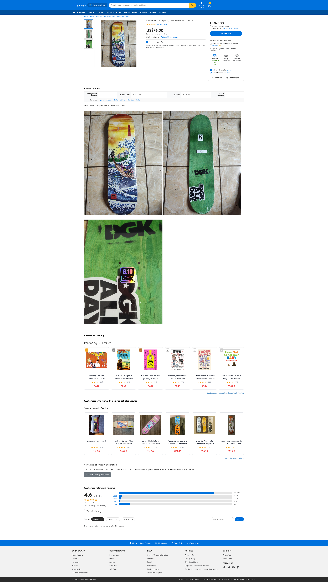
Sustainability (76, 569)
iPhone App (227, 555)
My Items (162, 12)
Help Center (162, 543)
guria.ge (166, 42)
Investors (75, 565)
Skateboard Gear (109, 16)
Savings (100, 12)
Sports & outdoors (96, 16)
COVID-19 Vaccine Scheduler (158, 555)
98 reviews (163, 24)
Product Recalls (152, 569)
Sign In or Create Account (141, 543)
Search (239, 519)
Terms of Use (189, 555)
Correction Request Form (97, 474)
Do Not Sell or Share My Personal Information (201, 569)
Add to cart (226, 33)
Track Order (179, 543)
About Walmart (77, 555)
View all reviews (92, 511)
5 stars (115, 493)
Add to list (218, 77)
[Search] (192, 5)
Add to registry (234, 77)
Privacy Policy (190, 558)
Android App (227, 558)
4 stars (115, 496)
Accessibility (151, 565)
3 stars (115, 498)
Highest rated (113, 519)
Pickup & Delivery (130, 12)
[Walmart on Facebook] (224, 567)
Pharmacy (143, 12)
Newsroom (76, 562)
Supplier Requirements (80, 572)
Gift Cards (113, 569)
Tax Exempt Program (154, 572)
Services (92, 12)
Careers (153, 12)
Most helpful (128, 519)
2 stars (115, 501)
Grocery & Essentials (113, 12)
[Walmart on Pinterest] (238, 567)
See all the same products (234, 458)
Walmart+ (113, 565)
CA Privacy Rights (191, 562)
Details (229, 73)
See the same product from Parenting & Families (225, 393)
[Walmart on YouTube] (233, 567)
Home (86, 16)
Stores (111, 558)
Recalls (149, 562)
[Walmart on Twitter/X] (228, 567)
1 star (115, 504)
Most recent (97, 519)
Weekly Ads (194, 543)
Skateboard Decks (122, 16)
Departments (80, 12)
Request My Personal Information (197, 565)
